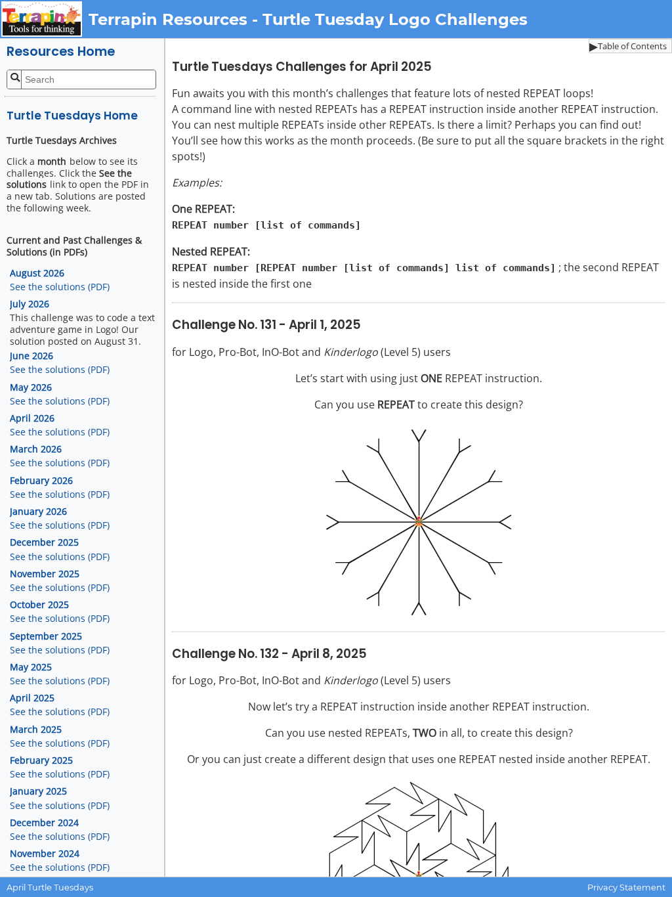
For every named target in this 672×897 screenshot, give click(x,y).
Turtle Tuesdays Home (72, 115)
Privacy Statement (626, 887)
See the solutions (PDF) (60, 287)
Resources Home (61, 51)
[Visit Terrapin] (44, 19)
